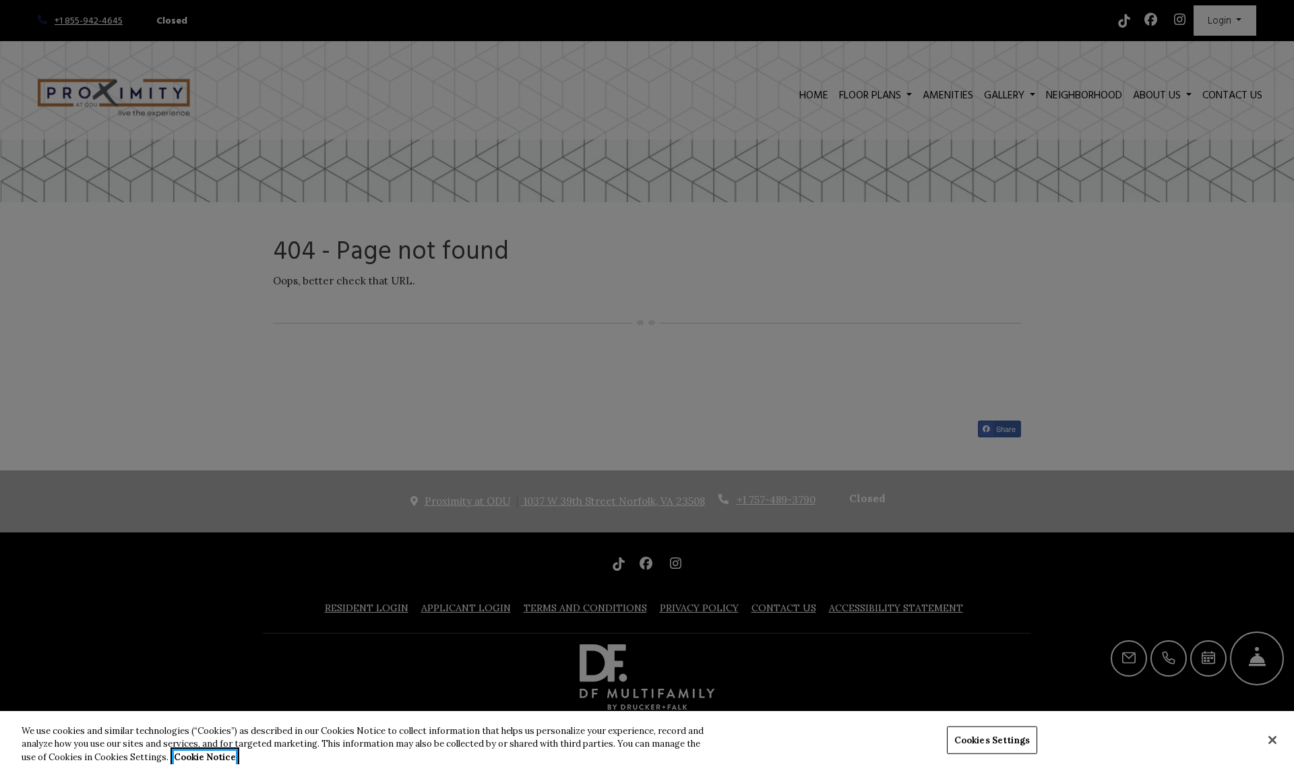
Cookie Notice (205, 757)
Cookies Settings (992, 739)
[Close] (1272, 740)
